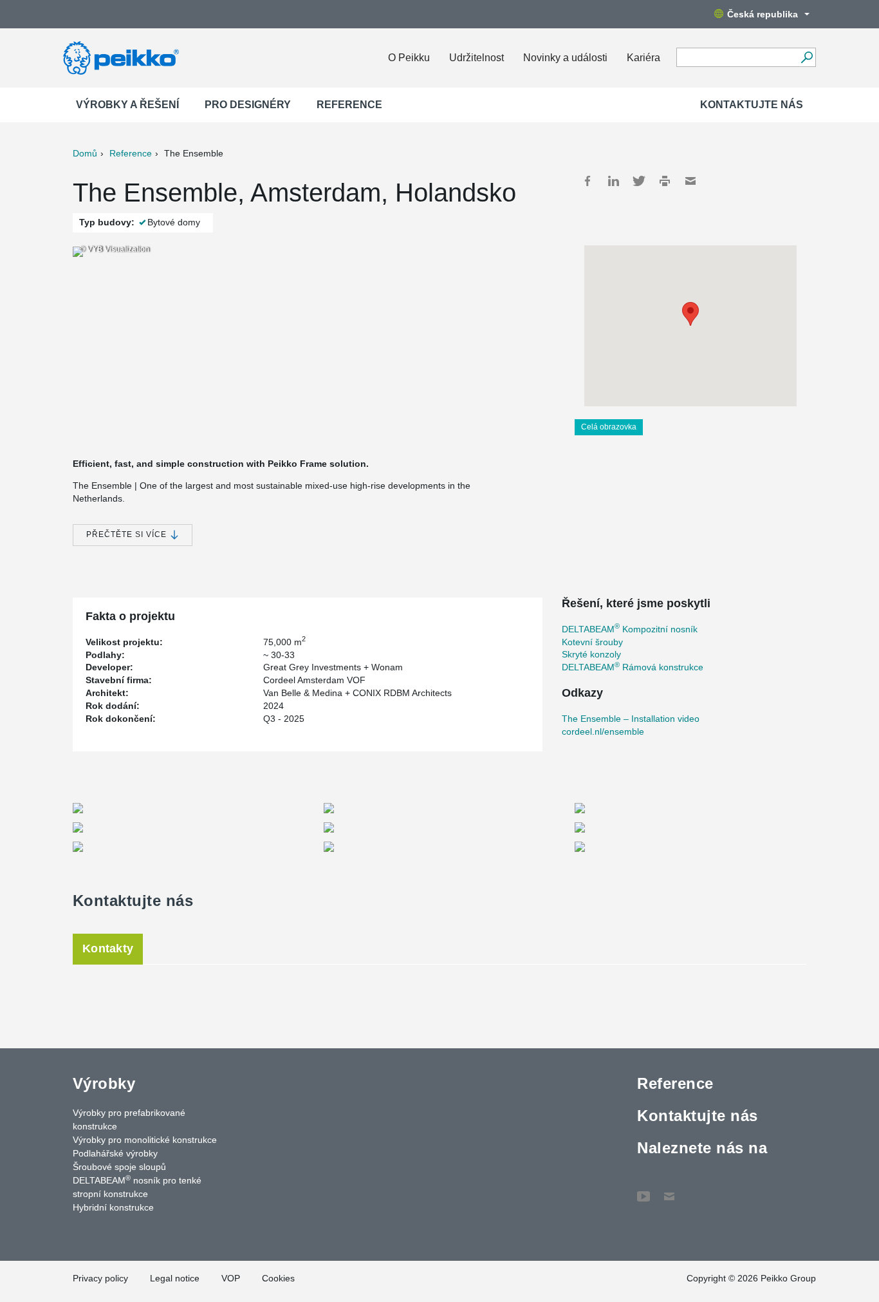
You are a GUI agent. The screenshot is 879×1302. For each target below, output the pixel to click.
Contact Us (669, 1190)
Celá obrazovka (608, 426)
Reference (349, 104)
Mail (690, 181)
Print (664, 181)
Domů (85, 153)
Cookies (278, 1278)
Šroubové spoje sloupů (119, 1167)
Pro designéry (248, 104)
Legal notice (174, 1278)
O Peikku (409, 57)
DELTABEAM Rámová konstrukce (632, 667)
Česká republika (762, 14)
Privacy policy (100, 1278)
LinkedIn (613, 181)
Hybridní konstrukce (113, 1207)
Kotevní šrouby (592, 642)
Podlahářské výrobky (115, 1153)
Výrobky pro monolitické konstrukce (145, 1140)
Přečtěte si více (127, 534)
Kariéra (643, 57)
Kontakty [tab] (107, 948)
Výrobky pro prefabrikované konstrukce (129, 1119)
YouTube (643, 1190)
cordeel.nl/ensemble (603, 731)
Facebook (587, 181)
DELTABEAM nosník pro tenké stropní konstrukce (137, 1186)
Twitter (639, 181)
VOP (230, 1278)
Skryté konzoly (591, 654)
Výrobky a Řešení (127, 104)
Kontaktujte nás (751, 104)
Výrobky (104, 1083)
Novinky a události (565, 57)
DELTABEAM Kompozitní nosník (630, 629)
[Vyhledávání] (807, 57)
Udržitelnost (476, 57)
